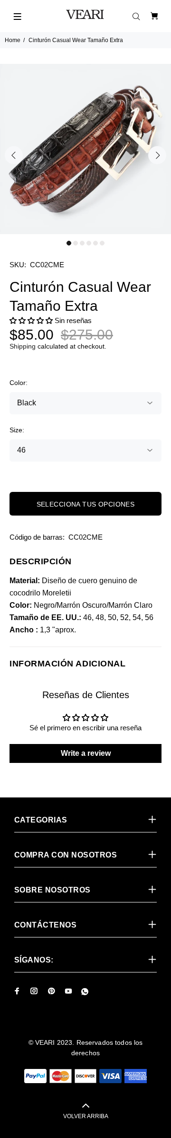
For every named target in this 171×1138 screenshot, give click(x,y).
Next (157, 155)
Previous (14, 155)
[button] (31, 320)
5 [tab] (95, 243)
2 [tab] (75, 243)
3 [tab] (82, 243)
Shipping (23, 346)
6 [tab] (102, 243)
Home (12, 40)
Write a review (86, 753)
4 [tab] (88, 243)
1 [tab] (68, 243)
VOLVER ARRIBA (85, 1116)
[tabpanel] (85, 149)
